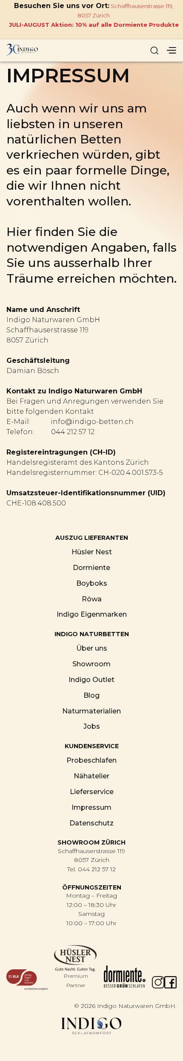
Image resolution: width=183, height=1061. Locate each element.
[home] (46, 50)
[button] (171, 51)
